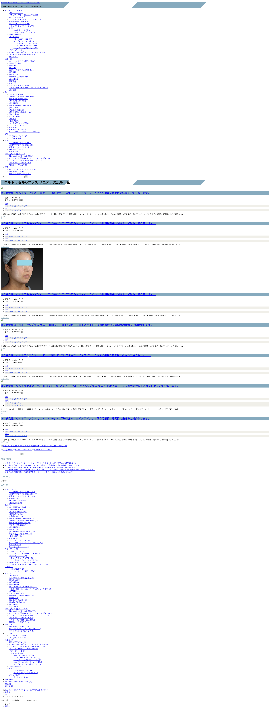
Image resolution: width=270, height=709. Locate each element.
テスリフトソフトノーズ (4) (19, 540)
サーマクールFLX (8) (17, 666)
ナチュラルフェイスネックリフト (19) (23, 560)
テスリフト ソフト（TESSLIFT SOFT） (24, 15)
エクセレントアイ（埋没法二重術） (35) (24, 571)
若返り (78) (9, 640)
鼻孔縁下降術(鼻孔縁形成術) (20, 105)
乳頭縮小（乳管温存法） (18, 165)
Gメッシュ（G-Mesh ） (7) (19, 547)
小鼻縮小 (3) (13, 538)
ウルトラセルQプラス (22, 30)
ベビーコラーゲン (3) (17, 651)
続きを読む (5, 216)
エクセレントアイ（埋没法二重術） (22, 61)
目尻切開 (12, 72)
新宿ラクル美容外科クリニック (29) (18, 682)
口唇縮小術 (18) (15, 498)
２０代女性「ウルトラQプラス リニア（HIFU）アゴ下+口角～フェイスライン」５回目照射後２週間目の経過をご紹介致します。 (76, 418)
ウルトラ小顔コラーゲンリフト (21, 21)
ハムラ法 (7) (13, 576)
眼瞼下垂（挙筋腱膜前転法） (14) (21, 595)
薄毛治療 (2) (9, 679)
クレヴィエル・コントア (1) (24, 655)
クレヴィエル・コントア (23, 39)
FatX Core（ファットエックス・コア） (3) (25, 629)
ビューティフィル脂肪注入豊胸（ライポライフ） (27, 160)
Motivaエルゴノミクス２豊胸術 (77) (22, 611)
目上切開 (12, 68)
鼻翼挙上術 (13, 108)
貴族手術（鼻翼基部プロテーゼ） (22, 96)
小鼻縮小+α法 (14, 116)
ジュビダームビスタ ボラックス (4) (27, 657)
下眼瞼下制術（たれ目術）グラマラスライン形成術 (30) (30, 589)
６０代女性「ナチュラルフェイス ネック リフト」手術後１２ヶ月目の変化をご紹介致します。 (41, 463)
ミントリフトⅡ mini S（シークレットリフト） (26, 19)
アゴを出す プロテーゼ (18, 136)
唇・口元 (8, 140)
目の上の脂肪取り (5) (17, 602)
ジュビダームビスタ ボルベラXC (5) (27, 664)
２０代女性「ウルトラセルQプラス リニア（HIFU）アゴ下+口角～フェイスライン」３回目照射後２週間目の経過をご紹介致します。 (78, 223)
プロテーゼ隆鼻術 (16, 94)
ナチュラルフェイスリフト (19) (21, 558)
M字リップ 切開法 (16, 149)
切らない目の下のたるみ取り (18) (21, 578)
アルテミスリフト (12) (17, 551)
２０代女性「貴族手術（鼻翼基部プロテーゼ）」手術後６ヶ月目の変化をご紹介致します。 (39, 472)
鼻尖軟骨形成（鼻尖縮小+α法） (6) (22, 532)
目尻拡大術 (13, 74)
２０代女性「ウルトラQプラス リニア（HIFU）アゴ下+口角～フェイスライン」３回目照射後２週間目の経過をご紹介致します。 (76, 355)
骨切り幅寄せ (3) (15, 536)
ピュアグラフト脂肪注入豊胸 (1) (21, 618)
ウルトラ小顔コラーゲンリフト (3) (22, 562)
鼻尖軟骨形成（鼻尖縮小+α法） (21, 112)
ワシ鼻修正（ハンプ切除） (19, 123)
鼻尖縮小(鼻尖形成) (16, 110)
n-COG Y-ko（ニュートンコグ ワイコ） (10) (26, 543)
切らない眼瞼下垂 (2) (17, 593)
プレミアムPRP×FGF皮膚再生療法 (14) (23, 649)
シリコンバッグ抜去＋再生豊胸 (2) (22, 620)
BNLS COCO (14, 127)
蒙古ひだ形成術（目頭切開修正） (22, 70)
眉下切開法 (13, 79)
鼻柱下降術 (13, 103)
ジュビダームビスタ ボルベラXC (26, 46)
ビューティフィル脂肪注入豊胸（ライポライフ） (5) (29, 615)
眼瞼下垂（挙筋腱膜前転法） (20, 77)
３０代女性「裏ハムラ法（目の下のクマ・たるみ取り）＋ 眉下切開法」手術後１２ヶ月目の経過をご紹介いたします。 (50, 470)
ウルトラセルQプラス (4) (23, 670)
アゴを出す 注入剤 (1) (17, 638)
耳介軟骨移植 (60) (16, 509)
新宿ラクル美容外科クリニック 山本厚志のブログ (20, 3)
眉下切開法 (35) (15, 591)
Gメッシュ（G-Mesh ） (18, 129)
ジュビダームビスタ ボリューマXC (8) (28, 662)
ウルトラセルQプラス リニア (24, 32)
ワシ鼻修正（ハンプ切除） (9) (20, 534)
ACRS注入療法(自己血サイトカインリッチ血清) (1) (28, 644)
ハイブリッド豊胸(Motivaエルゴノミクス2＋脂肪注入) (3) (30, 613)
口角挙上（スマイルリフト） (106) (22, 496)
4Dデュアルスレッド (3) (18, 556)
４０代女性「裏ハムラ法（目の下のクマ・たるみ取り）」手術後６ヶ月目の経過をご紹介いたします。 (44, 465)
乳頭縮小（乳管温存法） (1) (19, 622)
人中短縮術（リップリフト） (20, 143)
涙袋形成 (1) (13, 598)
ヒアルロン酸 (14, 37)
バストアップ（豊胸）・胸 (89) (16, 609)
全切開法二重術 (15, 63)
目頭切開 (12, 65)
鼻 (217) (8, 505)
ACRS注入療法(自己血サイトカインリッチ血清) (27, 52)
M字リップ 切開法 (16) (17, 501)
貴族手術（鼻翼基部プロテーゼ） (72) (23, 520)
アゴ (6, 134)
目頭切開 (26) (14, 584)
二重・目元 (9, 59)
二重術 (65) (9, 567)
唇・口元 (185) (10, 489)
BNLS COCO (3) (15, 545)
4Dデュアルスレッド (17, 17)
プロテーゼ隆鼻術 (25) (17, 525)
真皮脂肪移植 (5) (15, 503)
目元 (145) (8, 573)
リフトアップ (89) (11, 549)
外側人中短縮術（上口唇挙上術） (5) (23, 494)
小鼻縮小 (12, 119)
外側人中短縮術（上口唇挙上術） (22, 145)
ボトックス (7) (14, 675)
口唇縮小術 (13, 152)
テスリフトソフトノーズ (18, 125)
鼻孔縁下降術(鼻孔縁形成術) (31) (21, 518)
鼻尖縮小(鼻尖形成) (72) (18, 512)
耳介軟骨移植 (14, 114)
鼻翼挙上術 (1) (14, 529)
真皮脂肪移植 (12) (16, 514)
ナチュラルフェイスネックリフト (22, 26)
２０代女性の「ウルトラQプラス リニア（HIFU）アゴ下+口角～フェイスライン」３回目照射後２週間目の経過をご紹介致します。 (77, 324)
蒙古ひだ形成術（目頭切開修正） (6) (23, 587)
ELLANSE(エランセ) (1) (18, 642)
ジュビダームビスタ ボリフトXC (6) (27, 660)
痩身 (6, 167)
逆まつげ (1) (13, 607)
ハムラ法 (12, 83)
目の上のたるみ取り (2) (18, 600)
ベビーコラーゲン (16, 50)
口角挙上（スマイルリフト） (20, 147)
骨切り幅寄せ (14, 121)
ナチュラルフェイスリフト (19, 24)
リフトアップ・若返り (13, 10)
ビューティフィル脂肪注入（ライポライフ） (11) (27, 646)
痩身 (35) (8, 624)
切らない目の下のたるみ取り (20, 85)
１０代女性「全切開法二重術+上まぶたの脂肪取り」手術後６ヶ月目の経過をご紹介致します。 (41, 467)
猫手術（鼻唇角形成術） (18, 99)
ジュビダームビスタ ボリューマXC (27, 43)
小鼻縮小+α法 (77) (16, 516)
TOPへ (7, 706)
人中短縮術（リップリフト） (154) (22, 492)
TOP (26, 690)
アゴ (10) (8, 633)
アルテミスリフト (16, 13)
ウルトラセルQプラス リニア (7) (21, 631)
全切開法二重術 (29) (16, 569)
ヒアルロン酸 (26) (16, 653)
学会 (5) (8, 684)
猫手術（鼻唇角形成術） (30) (20, 523)
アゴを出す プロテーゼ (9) (19, 635)
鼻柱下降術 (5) (14, 527)
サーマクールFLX (16, 34)
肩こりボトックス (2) (21, 677)
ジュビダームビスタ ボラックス (26, 48)
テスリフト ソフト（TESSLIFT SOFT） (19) (25, 553)
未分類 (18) (9, 686)
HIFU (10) (12, 668)
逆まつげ (12, 90)
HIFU (11, 28)
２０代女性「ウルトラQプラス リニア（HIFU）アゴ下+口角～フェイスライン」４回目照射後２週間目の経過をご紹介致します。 (76, 193)
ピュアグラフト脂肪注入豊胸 (20, 163)
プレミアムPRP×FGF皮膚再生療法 (22, 54)
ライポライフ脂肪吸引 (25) (19, 626)
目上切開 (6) (13, 604)
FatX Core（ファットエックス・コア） (23, 169)
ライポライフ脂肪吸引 (17, 171)
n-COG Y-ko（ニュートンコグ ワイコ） (24, 132)
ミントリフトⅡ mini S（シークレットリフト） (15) (28, 564)
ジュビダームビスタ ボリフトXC (26, 41)
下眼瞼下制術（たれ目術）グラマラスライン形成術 (28, 88)
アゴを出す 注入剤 (16, 138)
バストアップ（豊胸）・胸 (15, 154)
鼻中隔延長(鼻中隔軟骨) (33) (19, 507)
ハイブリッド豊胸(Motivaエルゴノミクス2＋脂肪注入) (29, 158)
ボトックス (13, 57)
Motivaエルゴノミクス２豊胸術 (21, 156)
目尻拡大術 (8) (14, 580)
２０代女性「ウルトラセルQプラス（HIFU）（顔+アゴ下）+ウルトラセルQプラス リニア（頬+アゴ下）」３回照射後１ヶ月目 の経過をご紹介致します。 (90, 385)
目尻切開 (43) (14, 582)
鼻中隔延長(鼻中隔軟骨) (18, 101)
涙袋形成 (12, 81)
